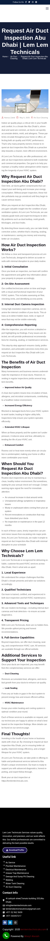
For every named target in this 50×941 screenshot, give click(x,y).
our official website (29, 649)
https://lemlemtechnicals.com (15, 781)
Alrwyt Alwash (31, 936)
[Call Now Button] (6, 935)
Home (5, 56)
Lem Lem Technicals (13, 156)
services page (22, 728)
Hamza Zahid (9, 118)
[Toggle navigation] (47, 8)
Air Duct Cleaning (13, 57)
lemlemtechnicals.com (33, 929)
